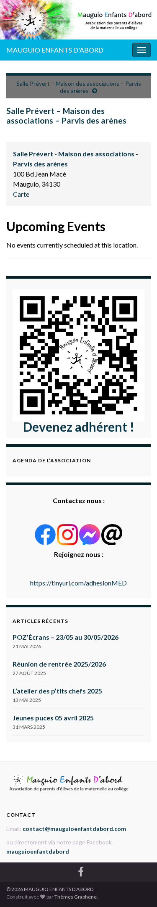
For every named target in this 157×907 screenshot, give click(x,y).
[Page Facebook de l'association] (81, 870)
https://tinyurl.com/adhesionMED (78, 583)
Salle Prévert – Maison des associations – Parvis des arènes (78, 87)
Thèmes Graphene (75, 897)
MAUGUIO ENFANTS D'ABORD (54, 50)
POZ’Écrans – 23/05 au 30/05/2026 (65, 637)
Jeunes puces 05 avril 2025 (53, 718)
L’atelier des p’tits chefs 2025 (57, 691)
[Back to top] (138, 888)
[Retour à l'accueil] (78, 20)
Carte (21, 194)
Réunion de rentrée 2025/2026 (59, 664)
